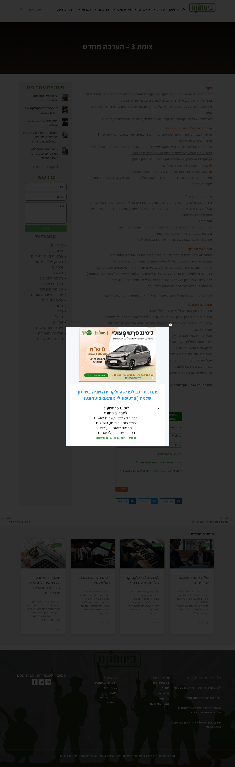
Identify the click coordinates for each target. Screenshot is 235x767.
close (170, 325)
